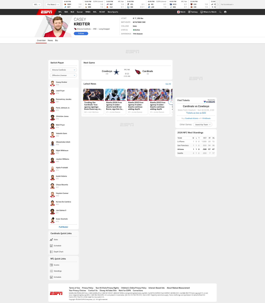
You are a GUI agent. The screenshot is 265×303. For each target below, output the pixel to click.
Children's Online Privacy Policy (133, 288)
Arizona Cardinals (84, 29)
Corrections (138, 291)
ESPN (46, 12)
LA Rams (180, 141)
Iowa (135, 26)
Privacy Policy (87, 288)
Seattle (180, 153)
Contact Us (93, 291)
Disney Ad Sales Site (108, 291)
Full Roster (63, 227)
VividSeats (211, 100)
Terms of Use (74, 288)
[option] (93, 102)
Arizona (180, 149)
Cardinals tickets (191, 118)
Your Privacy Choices (77, 291)
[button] (220, 12)
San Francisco (183, 145)
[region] (196, 145)
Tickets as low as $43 (196, 113)
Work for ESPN (125, 291)
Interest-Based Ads (157, 288)
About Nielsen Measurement (178, 288)
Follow (81, 33)
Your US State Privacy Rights (107, 288)
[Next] (218, 4)
